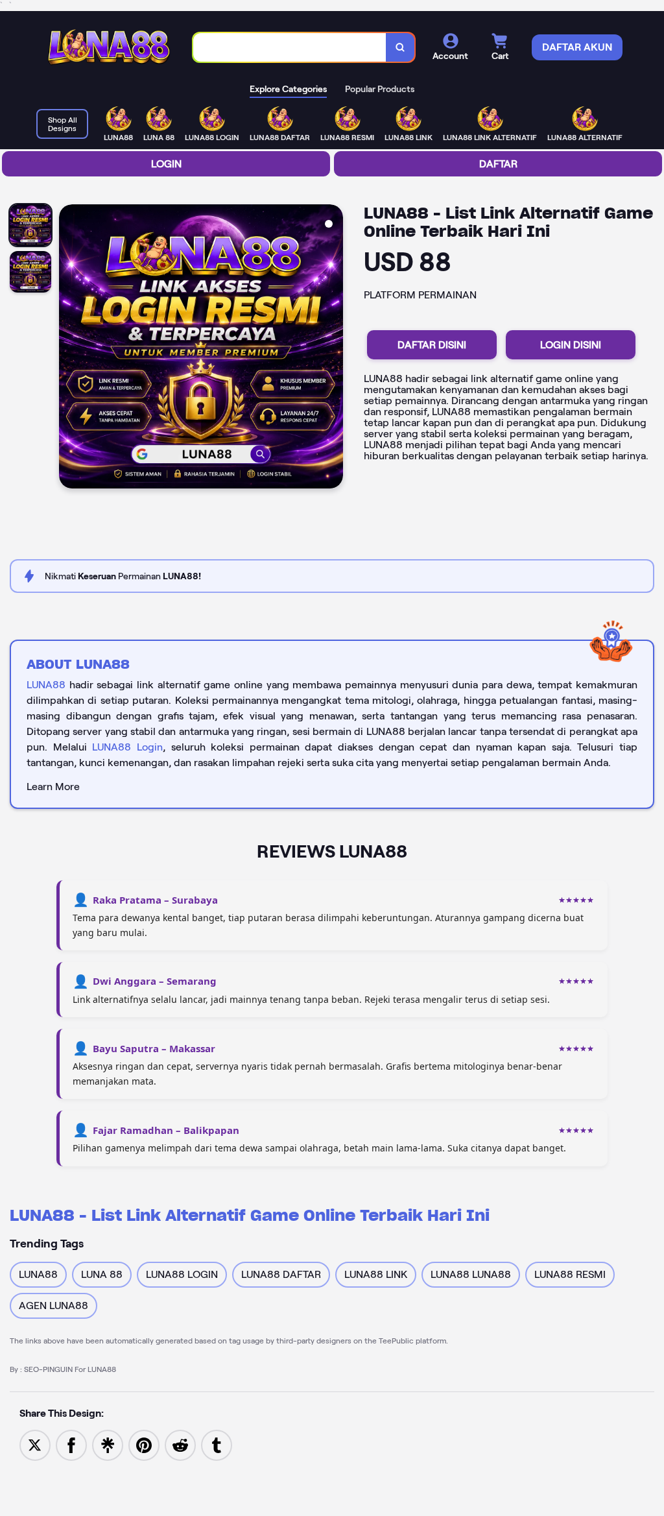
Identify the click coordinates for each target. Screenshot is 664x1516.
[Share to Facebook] (71, 1444)
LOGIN (166, 163)
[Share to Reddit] (180, 1444)
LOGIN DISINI (570, 344)
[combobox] (289, 47)
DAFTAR (498, 163)
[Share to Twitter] (35, 1444)
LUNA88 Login (127, 746)
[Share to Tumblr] (216, 1444)
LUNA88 (46, 684)
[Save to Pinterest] (144, 1444)
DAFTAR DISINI (431, 344)
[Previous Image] (69, 348)
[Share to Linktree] (107, 1444)
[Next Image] (332, 348)
